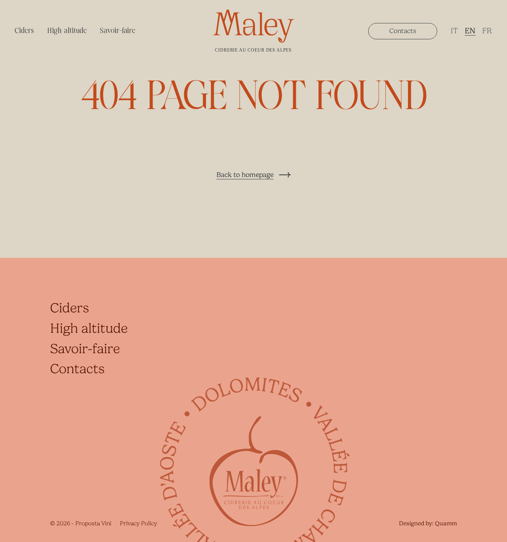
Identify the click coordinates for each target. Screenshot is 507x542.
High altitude (67, 31)
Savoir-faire (118, 31)
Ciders (24, 31)
